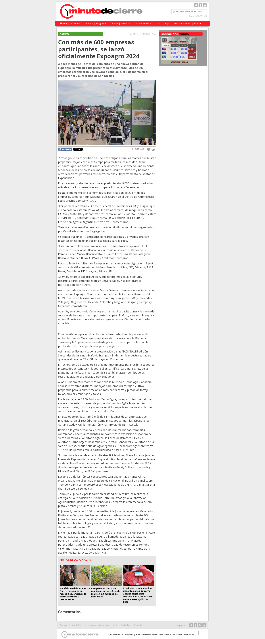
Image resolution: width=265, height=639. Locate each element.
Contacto (138, 625)
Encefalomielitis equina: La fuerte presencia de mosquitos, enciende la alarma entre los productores (75, 594)
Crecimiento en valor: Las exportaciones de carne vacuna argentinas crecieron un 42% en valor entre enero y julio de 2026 (138, 595)
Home (63, 23)
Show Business (182, 23)
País (158, 23)
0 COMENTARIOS (138, 149)
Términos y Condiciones (98, 625)
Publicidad (125, 625)
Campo (114, 23)
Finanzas (126, 23)
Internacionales (143, 23)
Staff (115, 625)
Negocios (101, 23)
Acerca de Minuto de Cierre (72, 625)
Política (89, 23)
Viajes (167, 23)
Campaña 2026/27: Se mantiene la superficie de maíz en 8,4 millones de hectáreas (105, 592)
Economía (75, 23)
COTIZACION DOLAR (179, 62)
